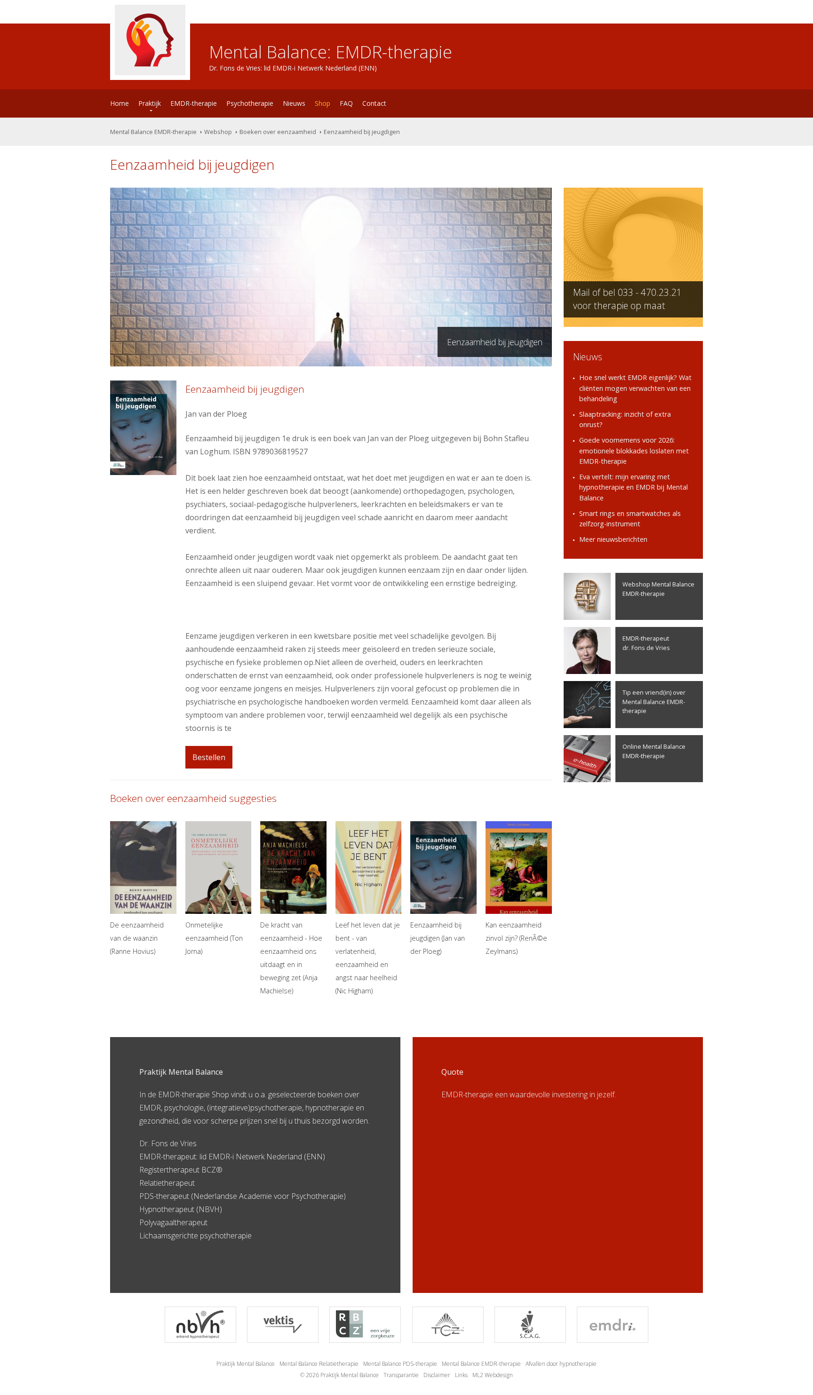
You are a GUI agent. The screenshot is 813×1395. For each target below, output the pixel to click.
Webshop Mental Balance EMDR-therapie (658, 588)
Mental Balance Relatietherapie (319, 1364)
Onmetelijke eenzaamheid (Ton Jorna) (214, 938)
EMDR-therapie (193, 103)
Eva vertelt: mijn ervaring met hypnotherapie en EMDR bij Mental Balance (633, 487)
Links (461, 1375)
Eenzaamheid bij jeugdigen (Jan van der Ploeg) (437, 938)
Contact (374, 103)
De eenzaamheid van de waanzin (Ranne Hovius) (137, 938)
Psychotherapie (249, 103)
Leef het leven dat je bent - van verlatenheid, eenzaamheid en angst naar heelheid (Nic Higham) (367, 957)
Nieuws (294, 103)
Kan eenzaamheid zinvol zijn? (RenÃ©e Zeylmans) (516, 938)
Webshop (218, 131)
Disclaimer (436, 1375)
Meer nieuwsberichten (613, 539)
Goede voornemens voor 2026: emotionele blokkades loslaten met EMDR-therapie (634, 451)
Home (119, 103)
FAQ (346, 103)
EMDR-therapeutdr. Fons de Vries (646, 642)
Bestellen (208, 757)
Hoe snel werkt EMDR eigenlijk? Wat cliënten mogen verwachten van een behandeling (635, 388)
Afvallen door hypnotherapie (561, 1364)
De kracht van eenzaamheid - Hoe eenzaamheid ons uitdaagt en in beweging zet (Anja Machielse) (291, 957)
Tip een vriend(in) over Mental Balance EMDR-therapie (653, 701)
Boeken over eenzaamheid (277, 131)
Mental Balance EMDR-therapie (153, 131)
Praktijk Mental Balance (245, 1364)
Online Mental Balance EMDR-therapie (653, 751)
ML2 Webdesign (492, 1375)
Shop (322, 103)
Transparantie (401, 1375)
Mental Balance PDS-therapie (400, 1364)
